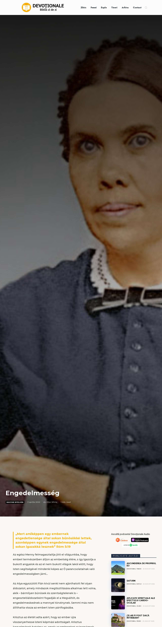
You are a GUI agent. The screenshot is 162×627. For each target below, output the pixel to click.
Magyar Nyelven (15, 502)
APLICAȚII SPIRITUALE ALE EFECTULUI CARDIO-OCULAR (141, 600)
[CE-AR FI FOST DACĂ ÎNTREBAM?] (118, 620)
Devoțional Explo (134, 584)
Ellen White (52, 502)
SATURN (131, 581)
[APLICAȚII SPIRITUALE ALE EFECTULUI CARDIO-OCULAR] (118, 602)
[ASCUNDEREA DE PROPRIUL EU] (118, 568)
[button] (145, 7)
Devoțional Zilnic (134, 606)
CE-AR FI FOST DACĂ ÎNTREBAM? (138, 616)
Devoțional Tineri (134, 569)
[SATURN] (118, 585)
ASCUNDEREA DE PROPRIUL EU (141, 564)
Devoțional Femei (134, 621)
